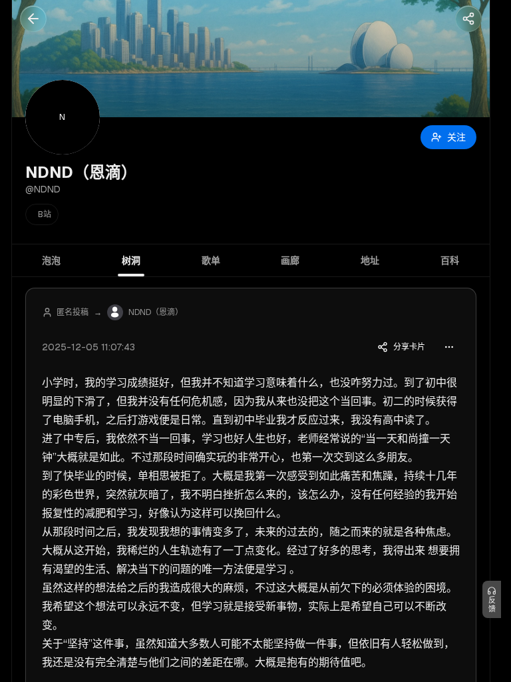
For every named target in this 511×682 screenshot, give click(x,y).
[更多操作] (449, 347)
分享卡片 (409, 347)
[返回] (33, 18)
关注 (456, 137)
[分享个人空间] (468, 18)
